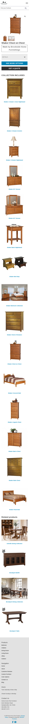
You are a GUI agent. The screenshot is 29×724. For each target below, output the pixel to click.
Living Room (5, 653)
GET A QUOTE (14, 68)
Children (3, 648)
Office (3, 656)
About (3, 668)
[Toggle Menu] (27, 3)
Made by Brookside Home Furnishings (14, 48)
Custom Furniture (6, 674)
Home (3, 666)
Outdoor (3, 658)
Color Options (5, 677)
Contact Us (4, 679)
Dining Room (5, 650)
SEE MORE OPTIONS (14, 63)
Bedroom (4, 645)
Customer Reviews (6, 671)
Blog (2, 682)
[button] (25, 16)
